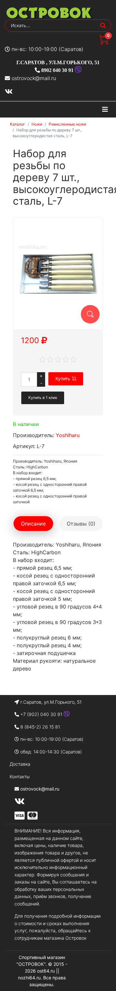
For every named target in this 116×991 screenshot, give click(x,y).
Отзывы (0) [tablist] (81, 523)
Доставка (20, 764)
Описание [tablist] (33, 523)
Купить (62, 378)
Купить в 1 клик (42, 397)
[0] (104, 42)
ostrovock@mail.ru (34, 78)
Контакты (20, 776)
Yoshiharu (68, 435)
